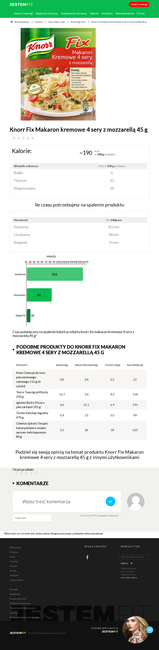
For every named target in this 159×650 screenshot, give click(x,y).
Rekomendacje (125, 13)
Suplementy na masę (74, 13)
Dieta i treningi (23, 13)
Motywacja (15, 547)
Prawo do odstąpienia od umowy (22, 610)
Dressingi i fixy (78, 21)
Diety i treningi (139, 4)
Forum (141, 13)
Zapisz (125, 563)
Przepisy (14, 552)
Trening (14, 561)
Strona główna (21, 21)
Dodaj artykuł (16, 580)
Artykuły (107, 13)
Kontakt (14, 589)
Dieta (12, 556)
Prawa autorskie (18, 598)
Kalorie (94, 13)
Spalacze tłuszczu (47, 13)
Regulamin (15, 594)
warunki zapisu (129, 577)
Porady (13, 566)
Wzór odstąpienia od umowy (24, 617)
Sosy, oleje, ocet (56, 21)
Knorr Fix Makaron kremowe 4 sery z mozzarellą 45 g (118, 21)
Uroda (13, 570)
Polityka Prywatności (20, 603)
